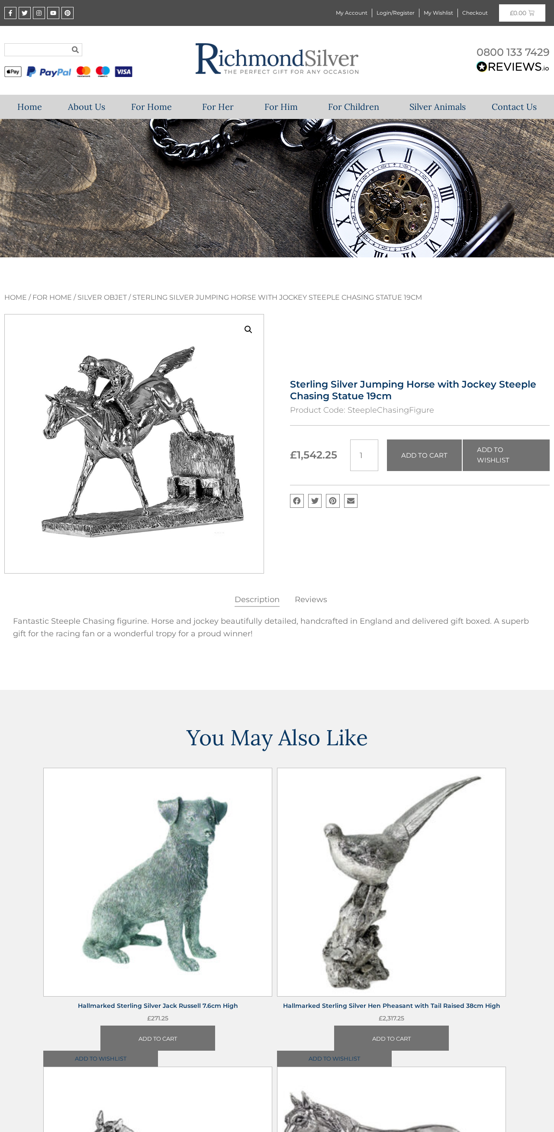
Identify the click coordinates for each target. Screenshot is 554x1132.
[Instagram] (39, 13)
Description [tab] (257, 599)
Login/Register (396, 13)
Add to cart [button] (157, 1042)
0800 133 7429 (513, 52)
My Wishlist (438, 13)
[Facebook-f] (10, 13)
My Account (351, 13)
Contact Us (514, 106)
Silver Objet (102, 297)
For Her (218, 106)
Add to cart (424, 455)
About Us (86, 106)
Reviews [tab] (311, 599)
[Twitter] (25, 13)
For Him (281, 106)
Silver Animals (437, 106)
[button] (248, 329)
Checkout (475, 13)
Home (29, 106)
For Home (151, 106)
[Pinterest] (67, 13)
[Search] (75, 50)
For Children (353, 106)
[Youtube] (53, 13)
